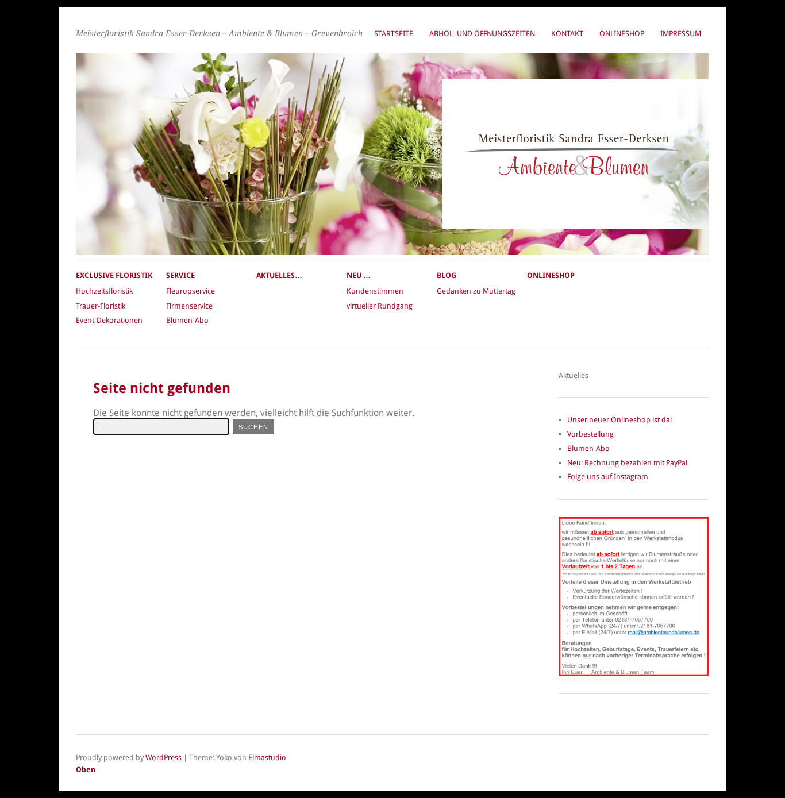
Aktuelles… (279, 275)
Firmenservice (189, 306)
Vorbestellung (590, 434)
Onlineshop (621, 33)
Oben (85, 769)
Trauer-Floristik (100, 306)
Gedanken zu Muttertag (476, 291)
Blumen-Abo (187, 320)
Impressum (680, 33)
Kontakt (567, 33)
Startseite (393, 33)
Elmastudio (267, 757)
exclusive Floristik (114, 275)
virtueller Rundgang (380, 306)
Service (180, 275)
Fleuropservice (190, 291)
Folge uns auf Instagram (607, 476)
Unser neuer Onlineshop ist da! (619, 419)
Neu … (359, 275)
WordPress (163, 757)
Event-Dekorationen (109, 320)
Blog (446, 275)
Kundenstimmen (375, 291)
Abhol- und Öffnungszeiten (482, 33)
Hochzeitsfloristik (104, 291)
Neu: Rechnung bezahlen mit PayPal (627, 462)
